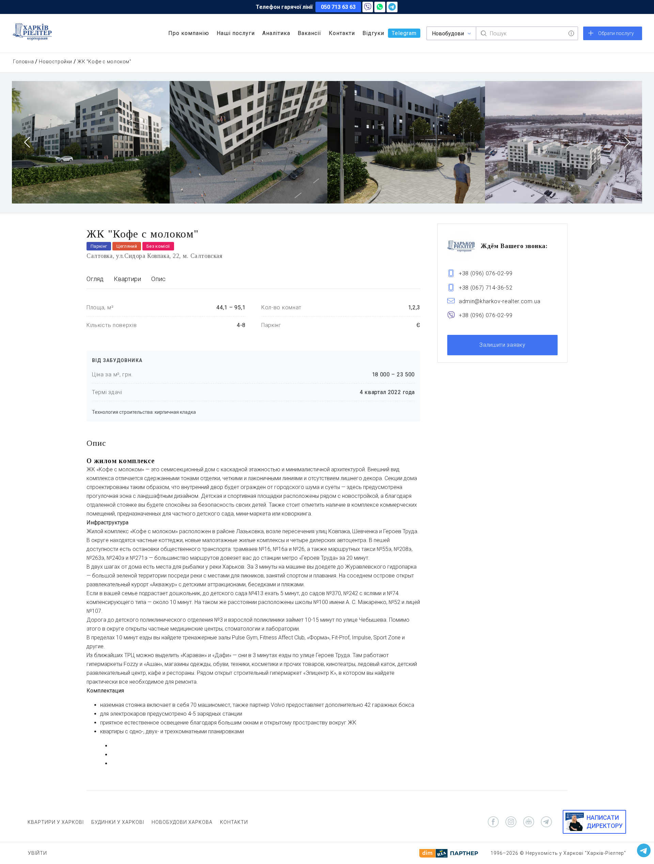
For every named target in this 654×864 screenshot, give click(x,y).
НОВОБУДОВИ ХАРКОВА (182, 822)
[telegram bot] (528, 821)
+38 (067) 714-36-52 (486, 287)
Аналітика (276, 33)
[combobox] (527, 33)
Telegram (404, 33)
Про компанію (188, 33)
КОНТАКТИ (234, 822)
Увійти (37, 853)
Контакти (342, 33)
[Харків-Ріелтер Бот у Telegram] (644, 850)
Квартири (127, 278)
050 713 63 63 (338, 7)
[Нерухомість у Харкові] (32, 31)
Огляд (95, 278)
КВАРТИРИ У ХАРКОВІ (56, 822)
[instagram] (510, 821)
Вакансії (309, 33)
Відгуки (373, 33)
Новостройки (55, 61)
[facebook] (493, 821)
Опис (158, 278)
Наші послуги (236, 33)
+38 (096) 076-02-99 (486, 273)
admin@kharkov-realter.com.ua (500, 301)
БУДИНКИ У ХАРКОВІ (117, 822)
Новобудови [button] (448, 33)
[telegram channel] (546, 821)
